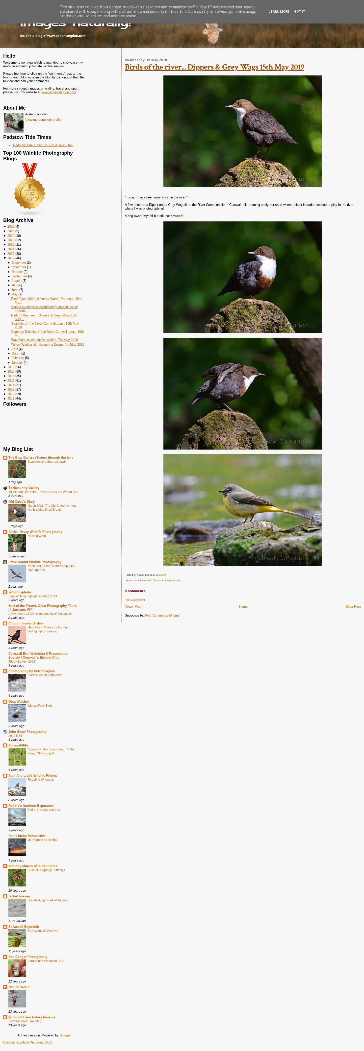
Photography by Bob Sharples (31, 671)
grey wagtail (168, 580)
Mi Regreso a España (42, 840)
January (17, 362)
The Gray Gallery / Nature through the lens (40, 457)
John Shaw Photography (27, 732)
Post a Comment (135, 599)
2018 (10, 367)
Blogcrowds (43, 1042)
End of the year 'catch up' (44, 810)
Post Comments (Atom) (162, 615)
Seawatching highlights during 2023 (32, 596)
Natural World (18, 987)
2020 (10, 254)
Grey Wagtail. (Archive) (42, 930)
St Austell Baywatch (23, 927)
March (15, 353)
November (18, 267)
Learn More (279, 11)
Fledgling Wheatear (40, 779)
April (14, 349)
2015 (10, 380)
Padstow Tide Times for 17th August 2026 (43, 145)
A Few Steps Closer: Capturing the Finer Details (40, 614)
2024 (10, 236)
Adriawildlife (18, 745)
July (14, 285)
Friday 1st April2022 (21, 661)
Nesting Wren (36, 536)
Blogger (65, 1035)
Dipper (156, 580)
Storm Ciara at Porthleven (44, 675)
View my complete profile (43, 119)
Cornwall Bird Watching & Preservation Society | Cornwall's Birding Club (38, 655)
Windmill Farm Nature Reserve (31, 1017)
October (17, 272)
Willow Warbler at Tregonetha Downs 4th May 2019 (47, 344)
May (14, 294)
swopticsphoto (19, 592)
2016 (10, 376)
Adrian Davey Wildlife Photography (35, 532)
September (19, 276)
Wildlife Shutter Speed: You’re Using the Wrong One (43, 492)
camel (137, 580)
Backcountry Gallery (23, 488)
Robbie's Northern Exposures (30, 806)
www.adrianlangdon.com (59, 92)
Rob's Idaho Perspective (27, 836)
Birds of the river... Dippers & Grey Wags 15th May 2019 (214, 67)
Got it (299, 11)
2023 (10, 240)
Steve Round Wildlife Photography (34, 562)
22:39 (162, 574)
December (18, 262)
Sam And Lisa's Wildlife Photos (32, 775)
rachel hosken (19, 896)
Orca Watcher (18, 701)
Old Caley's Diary (21, 501)
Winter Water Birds (39, 705)
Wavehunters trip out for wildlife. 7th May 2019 (44, 340)
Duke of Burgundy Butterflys (46, 870)
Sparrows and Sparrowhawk (46, 461)
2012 (10, 394)
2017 (10, 371)
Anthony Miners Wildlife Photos (32, 866)
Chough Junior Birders (26, 623)
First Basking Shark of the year (47, 900)
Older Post (353, 606)
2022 (10, 244)
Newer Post (133, 606)
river (179, 580)
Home (243, 606)
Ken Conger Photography (27, 957)
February (17, 358)
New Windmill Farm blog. (25, 1021)
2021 (10, 249)
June (14, 290)
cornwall (146, 580)
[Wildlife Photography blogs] (30, 215)
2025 (10, 231)
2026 (10, 226)
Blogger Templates (16, 1042)
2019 (10, 258)
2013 (10, 389)
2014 (10, 385)
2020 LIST (15, 736)
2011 (10, 399)
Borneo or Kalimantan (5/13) (46, 961)
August (16, 281)
